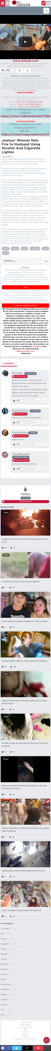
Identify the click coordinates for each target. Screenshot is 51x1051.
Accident (5, 929)
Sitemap (25, 1036)
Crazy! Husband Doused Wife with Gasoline (21, 910)
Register (48, 3)
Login (43, 3)
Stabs (3, 995)
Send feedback (25, 1022)
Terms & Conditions (25, 1027)
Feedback (37, 346)
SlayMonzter (21, 454)
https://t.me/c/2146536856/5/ (29, 104)
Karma (4, 1005)
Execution (5, 984)
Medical (4, 964)
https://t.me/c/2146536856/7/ (30, 106)
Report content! (25, 1025)
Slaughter (5, 944)
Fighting (5, 990)
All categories (7, 923)
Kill (2, 934)
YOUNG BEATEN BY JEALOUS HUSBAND (21, 582)
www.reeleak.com (25, 60)
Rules (25, 1029)
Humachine (20, 410)
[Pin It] (38, 1048)
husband (35, 248)
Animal (4, 974)
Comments (8, 364)
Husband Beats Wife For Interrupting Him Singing (24, 661)
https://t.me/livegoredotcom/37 (25, 134)
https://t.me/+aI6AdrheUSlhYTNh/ (29, 102)
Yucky (25, 494)
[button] (25, 41)
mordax (17, 373)
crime (15, 248)
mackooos (19, 432)
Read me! (25, 1032)
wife (24, 248)
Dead (3, 979)
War (3, 1015)
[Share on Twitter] (17, 1048)
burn (45, 248)
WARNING (25, 1034)
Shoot (4, 939)
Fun (2, 1010)
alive (6, 253)
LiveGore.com (28, 1039)
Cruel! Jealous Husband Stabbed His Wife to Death (25, 621)
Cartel (4, 959)
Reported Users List (25, 351)
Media (6, 512)
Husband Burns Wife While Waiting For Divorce (23, 871)
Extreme (5, 1000)
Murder (4, 954)
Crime (3, 949)
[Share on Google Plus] (27, 1048)
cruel (6, 248)
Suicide (4, 969)
